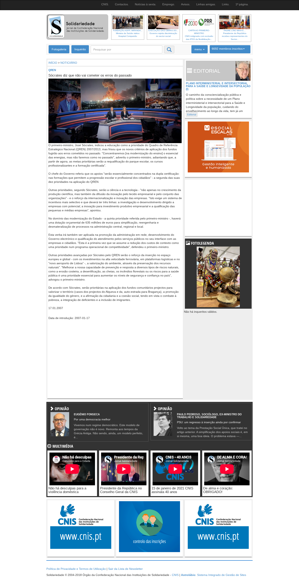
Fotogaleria (59, 49)
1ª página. (242, 4)
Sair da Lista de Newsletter (125, 568)
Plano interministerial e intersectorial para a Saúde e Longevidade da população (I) (218, 86)
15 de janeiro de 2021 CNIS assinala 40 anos (172, 490)
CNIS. (105, 4)
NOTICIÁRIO (68, 62)
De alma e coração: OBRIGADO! (218, 490)
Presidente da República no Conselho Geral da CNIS (121, 490)
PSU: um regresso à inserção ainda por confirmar (209, 422)
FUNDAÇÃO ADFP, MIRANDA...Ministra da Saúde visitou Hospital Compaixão (128, 33)
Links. (225, 4)
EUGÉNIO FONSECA (87, 414)
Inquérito (80, 49)
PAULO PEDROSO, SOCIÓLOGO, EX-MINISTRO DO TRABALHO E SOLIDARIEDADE (209, 416)
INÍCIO (52, 62)
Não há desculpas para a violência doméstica (67, 490)
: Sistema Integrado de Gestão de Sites (213, 575)
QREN (52, 70)
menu (198, 49)
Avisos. (185, 4)
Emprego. (168, 4)
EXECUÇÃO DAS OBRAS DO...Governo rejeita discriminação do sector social (163, 33)
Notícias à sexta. (145, 4)
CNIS (175, 575)
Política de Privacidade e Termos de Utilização (76, 568)
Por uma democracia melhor (92, 419)
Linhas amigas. (206, 4)
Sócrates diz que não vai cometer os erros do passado (90, 75)
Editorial (191, 114)
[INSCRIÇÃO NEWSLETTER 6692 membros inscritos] (230, 49)
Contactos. (122, 4)
